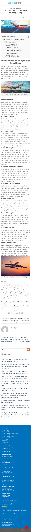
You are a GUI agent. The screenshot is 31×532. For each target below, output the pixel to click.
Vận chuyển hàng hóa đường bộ (8, 436)
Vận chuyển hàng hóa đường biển (8, 434)
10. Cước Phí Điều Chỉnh (14, 56)
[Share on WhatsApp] (8, 313)
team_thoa (23, 17)
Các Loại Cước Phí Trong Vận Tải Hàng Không (13, 40)
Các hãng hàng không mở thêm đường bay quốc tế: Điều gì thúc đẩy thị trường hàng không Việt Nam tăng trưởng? (14, 395)
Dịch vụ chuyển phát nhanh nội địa (8, 461)
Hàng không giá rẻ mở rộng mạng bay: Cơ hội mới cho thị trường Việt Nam (15, 360)
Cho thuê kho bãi (5, 439)
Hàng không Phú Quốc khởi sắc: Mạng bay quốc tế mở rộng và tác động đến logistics (14, 377)
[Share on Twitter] (14, 313)
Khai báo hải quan (5, 440)
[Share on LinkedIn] (22, 313)
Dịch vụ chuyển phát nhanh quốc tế (8, 464)
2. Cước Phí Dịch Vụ (12, 44)
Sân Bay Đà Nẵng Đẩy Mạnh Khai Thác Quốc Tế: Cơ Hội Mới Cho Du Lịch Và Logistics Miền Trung (15, 407)
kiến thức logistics (15, 8)
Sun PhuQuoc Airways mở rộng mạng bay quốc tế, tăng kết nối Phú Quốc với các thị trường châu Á (15, 383)
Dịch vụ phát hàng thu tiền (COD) (8, 462)
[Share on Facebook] (11, 313)
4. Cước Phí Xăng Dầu (13, 47)
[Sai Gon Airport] (15, 3)
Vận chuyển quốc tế (6, 430)
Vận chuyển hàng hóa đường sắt (8, 437)
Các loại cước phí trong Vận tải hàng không (12, 320)
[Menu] (2, 3)
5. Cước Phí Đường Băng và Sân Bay (16, 49)
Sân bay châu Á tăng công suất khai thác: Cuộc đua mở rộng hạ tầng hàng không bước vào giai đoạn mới (15, 366)
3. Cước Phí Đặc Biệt (12, 45)
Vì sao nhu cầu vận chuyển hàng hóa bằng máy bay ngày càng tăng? (15, 401)
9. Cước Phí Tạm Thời (12, 55)
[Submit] (28, 349)
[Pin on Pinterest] (20, 313)
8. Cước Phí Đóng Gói (12, 53)
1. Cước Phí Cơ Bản (12, 42)
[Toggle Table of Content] (26, 37)
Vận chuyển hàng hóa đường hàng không (10, 433)
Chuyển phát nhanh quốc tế (7, 456)
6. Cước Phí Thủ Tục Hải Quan (14, 50)
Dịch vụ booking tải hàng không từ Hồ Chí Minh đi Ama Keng (7, 339)
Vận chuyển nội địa (5, 431)
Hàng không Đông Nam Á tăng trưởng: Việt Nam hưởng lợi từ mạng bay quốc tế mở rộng (15, 372)
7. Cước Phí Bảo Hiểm (12, 52)
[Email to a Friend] (17, 313)
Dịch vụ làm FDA (5, 442)
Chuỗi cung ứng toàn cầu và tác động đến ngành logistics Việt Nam (14, 389)
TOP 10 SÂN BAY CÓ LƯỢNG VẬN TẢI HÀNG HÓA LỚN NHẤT (23, 339)
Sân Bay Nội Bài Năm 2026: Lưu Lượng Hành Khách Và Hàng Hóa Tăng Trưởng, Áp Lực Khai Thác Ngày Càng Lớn (15, 415)
